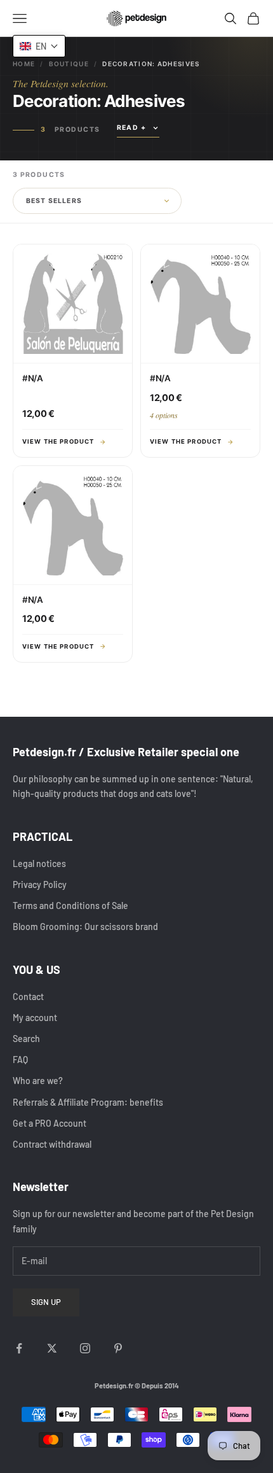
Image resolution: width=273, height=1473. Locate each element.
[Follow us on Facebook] (19, 1348)
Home (24, 63)
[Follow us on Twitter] (52, 1348)
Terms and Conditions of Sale (70, 905)
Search (26, 1038)
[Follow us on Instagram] (85, 1348)
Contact (28, 996)
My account (35, 1017)
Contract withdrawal (52, 1144)
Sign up (46, 1302)
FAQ (20, 1059)
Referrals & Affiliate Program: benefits (88, 1102)
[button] (39, 46)
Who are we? (38, 1080)
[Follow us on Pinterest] (118, 1348)
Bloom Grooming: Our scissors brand (85, 926)
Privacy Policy (40, 884)
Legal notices (39, 863)
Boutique (69, 63)
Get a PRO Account (49, 1123)
